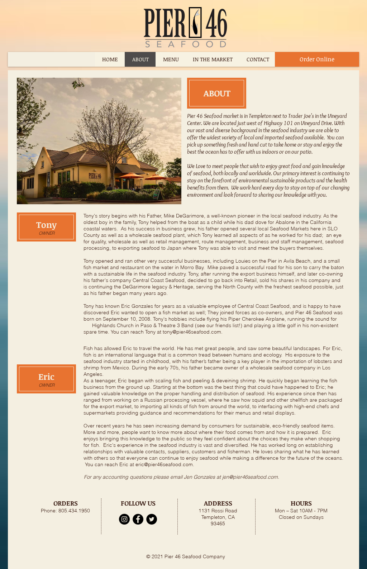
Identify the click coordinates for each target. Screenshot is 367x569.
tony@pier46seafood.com (192, 332)
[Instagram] (124, 519)
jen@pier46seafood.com (250, 477)
